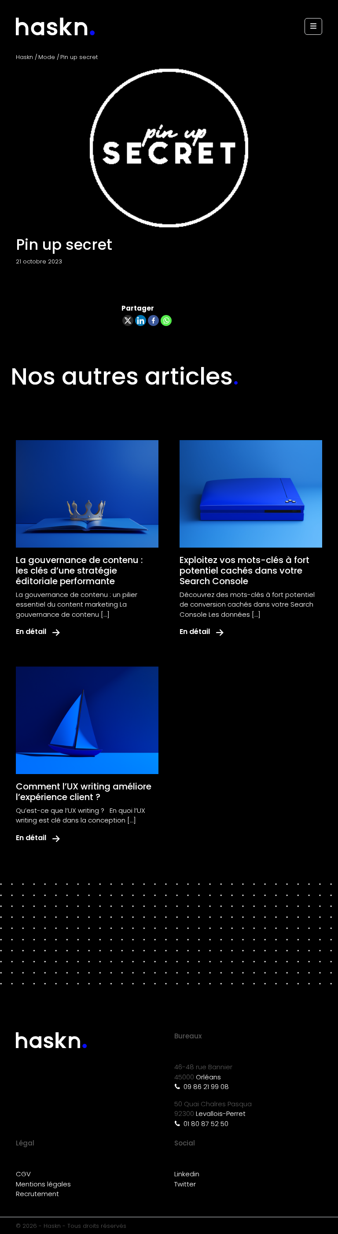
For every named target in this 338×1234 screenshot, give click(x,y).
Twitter (185, 1184)
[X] (127, 320)
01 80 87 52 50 (205, 1123)
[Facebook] (153, 320)
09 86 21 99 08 (205, 1086)
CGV (23, 1173)
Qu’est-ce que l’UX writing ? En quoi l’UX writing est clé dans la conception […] (80, 815)
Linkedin (186, 1173)
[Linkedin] (140, 320)
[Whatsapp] (166, 320)
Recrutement (37, 1193)
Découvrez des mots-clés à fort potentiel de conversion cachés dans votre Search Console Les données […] (247, 604)
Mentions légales (43, 1184)
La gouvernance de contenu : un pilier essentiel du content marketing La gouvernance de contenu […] (76, 604)
